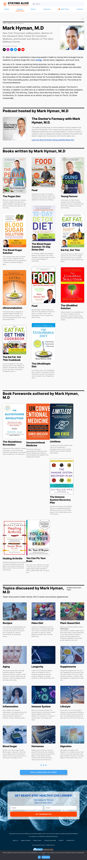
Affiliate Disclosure (50, 840)
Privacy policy (45, 857)
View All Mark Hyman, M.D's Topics (43, 772)
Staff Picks (65, 9)
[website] (4, 49)
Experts (20, 9)
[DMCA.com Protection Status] (43, 850)
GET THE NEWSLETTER (43, 814)
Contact (61, 840)
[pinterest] (19, 49)
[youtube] (22, 49)
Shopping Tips (70, 840)
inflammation (64, 629)
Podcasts (47, 9)
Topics (6, 9)
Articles (80, 9)
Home (4, 23)
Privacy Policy (37, 840)
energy (39, 60)
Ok (39, 857)
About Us (15, 840)
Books (33, 9)
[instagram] (8, 49)
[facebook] (11, 49)
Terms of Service (26, 840)
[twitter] (15, 49)
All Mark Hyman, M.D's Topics (74, 588)
